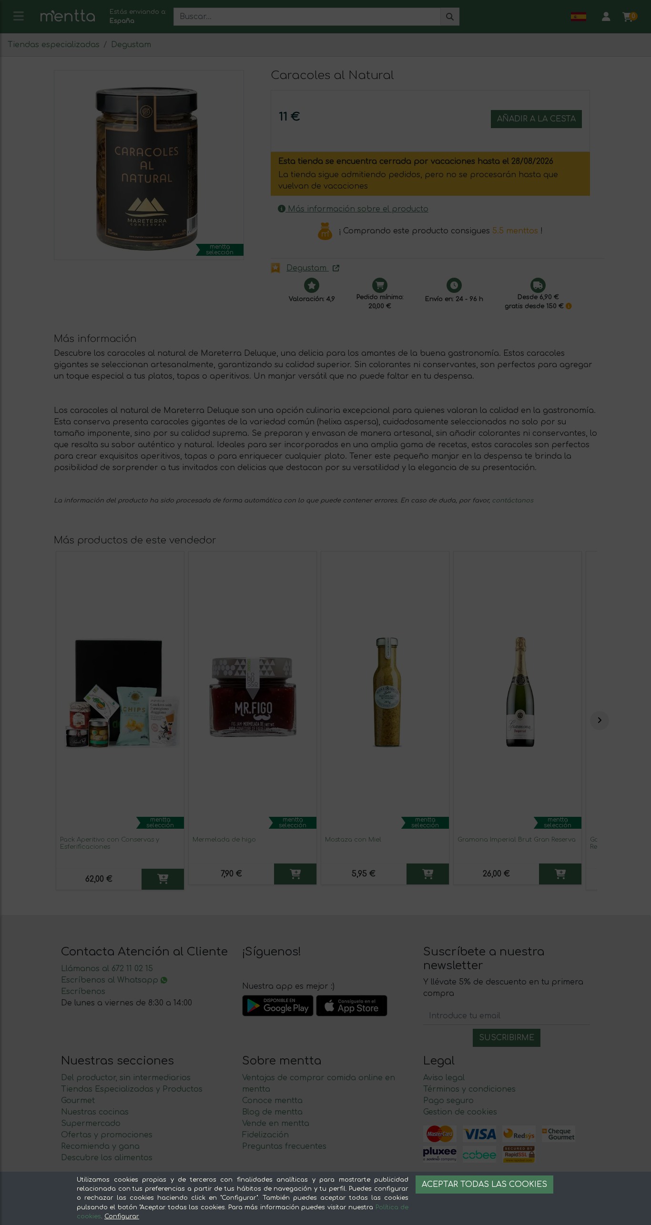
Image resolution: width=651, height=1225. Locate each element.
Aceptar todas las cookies (484, 1184)
